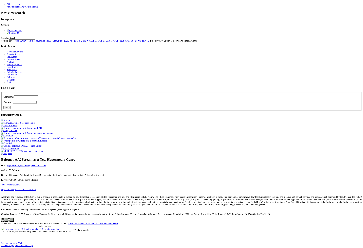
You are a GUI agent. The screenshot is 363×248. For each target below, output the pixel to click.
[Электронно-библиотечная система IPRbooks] (24, 141)
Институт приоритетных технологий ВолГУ (40, 237)
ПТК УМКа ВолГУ (18, 237)
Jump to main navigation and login (22, 7)
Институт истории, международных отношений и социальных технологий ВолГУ (82, 237)
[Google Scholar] (9, 130)
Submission (12, 69)
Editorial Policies (14, 72)
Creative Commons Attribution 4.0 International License (93, 223)
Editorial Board (14, 59)
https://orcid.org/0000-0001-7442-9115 (18, 189)
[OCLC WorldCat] (10, 148)
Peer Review (12, 67)
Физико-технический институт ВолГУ (33, 237)
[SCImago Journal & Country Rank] (18, 123)
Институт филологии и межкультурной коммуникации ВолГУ (68, 237)
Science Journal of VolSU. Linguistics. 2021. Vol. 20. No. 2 (55, 41)
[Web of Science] (9, 125)
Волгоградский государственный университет (4, 237)
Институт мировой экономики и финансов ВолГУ (61, 237)
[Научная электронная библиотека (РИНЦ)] (22, 128)
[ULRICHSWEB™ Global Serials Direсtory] (22, 151)
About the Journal (15, 51)
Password (7, 102)
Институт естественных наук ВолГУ (47, 237)
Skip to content (13, 4)
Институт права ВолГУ (75, 237)
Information (12, 74)
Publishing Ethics (14, 64)
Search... (5, 38)
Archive (23, 41)
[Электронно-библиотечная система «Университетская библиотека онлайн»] (38, 138)
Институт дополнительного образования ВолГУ (89, 237)
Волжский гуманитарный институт (11, 237)
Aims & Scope (13, 54)
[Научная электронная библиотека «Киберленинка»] (27, 133)
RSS (9, 82)
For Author (12, 57)
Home (16, 41)
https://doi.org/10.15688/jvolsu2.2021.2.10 (26, 165)
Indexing (11, 77)
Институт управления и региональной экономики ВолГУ (54, 237)
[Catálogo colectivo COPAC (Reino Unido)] (21, 146)
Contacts (11, 80)
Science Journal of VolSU (12, 243)
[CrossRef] (6, 143)
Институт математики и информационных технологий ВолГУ (25, 237)
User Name (8, 97)
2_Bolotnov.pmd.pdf (51, 229)
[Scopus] (5, 120)
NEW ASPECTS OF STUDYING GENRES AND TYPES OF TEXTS (116, 41)
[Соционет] (7, 135)
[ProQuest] (6, 153)
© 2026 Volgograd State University (17, 245)
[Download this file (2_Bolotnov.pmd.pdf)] (22, 229)
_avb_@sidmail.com (10, 184)
